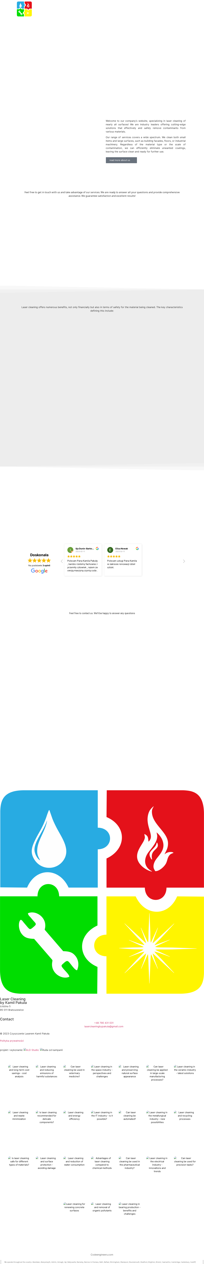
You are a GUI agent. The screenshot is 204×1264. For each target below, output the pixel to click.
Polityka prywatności (12, 1040)
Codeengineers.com (102, 1254)
